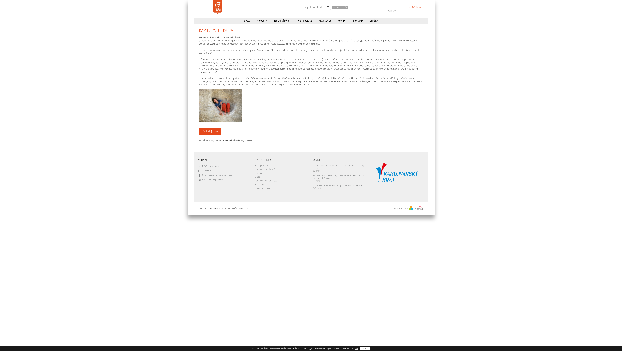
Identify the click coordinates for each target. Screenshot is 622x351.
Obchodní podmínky (263, 188)
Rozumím (365, 349)
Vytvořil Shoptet (401, 208)
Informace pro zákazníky (266, 169)
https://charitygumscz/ (212, 180)
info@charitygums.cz (211, 166)
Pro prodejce (260, 173)
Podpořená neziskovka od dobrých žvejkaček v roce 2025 (338, 185)
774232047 (207, 171)
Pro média (259, 185)
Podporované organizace (266, 181)
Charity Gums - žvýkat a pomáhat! (217, 175)
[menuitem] (247, 21)
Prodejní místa (261, 166)
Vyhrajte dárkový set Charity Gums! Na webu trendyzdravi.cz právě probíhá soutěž (339, 177)
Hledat (328, 7)
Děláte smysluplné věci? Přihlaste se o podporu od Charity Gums (338, 167)
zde (356, 349)
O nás (257, 177)
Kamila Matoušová (231, 37)
